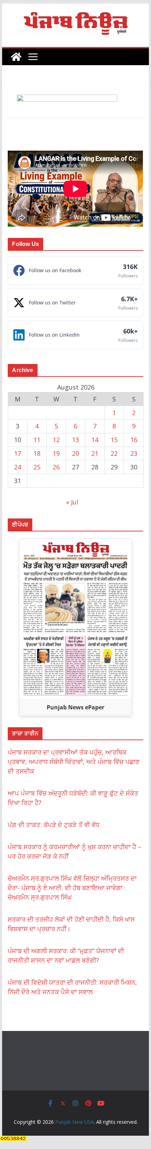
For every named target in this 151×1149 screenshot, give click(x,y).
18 (36, 453)
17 (17, 453)
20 (75, 453)
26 (56, 467)
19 (56, 453)
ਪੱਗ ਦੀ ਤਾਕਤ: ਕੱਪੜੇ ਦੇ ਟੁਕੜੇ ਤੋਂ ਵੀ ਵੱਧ (53, 824)
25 (36, 467)
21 (94, 453)
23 (133, 453)
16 (133, 439)
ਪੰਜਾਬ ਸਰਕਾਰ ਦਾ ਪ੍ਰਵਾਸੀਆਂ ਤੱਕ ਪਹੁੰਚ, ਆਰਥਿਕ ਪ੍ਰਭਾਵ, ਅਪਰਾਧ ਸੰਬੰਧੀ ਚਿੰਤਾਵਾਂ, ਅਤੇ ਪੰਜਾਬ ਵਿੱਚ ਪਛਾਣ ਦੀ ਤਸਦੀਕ (74, 761)
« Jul (72, 502)
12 (56, 439)
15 (114, 439)
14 (94, 439)
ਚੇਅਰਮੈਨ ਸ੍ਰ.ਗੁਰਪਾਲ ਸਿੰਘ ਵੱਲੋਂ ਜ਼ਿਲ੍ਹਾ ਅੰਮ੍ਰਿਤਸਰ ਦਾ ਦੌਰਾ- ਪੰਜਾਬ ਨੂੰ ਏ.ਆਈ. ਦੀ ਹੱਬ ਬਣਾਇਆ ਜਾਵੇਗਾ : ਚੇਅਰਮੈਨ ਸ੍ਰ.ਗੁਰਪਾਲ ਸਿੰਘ (72, 887)
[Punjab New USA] (16, 56)
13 (75, 439)
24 (17, 467)
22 (114, 453)
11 (36, 439)
